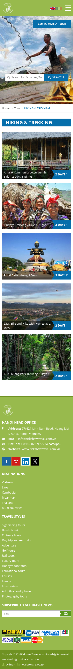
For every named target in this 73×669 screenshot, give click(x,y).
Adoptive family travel (17, 591)
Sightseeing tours (13, 525)
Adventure (9, 545)
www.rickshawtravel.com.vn (41, 449)
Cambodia (9, 492)
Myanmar (8, 497)
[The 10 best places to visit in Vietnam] (15, 461)
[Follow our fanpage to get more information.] (6, 461)
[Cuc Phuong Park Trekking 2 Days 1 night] (36, 357)
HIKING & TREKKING (37, 108)
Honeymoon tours (14, 566)
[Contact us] (65, 635)
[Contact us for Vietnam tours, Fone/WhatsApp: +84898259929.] (13, 635)
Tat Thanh (34, 659)
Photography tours (14, 596)
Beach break (10, 530)
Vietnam (7, 482)
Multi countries (12, 508)
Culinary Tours (11, 535)
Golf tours (8, 550)
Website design (10, 659)
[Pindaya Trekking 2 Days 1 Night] (36, 206)
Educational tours (13, 571)
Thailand (7, 503)
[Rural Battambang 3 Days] (36, 256)
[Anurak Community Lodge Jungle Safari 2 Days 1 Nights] (36, 155)
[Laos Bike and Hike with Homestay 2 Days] (36, 306)
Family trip (9, 581)
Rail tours (8, 555)
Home (6, 108)
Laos (5, 487)
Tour (17, 108)
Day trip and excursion (17, 540)
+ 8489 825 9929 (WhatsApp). (40, 444)
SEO (25, 659)
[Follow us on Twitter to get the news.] (35, 461)
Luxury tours (10, 561)
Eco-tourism (10, 586)
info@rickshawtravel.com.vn (36, 439)
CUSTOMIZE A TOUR (52, 24)
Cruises (7, 576)
